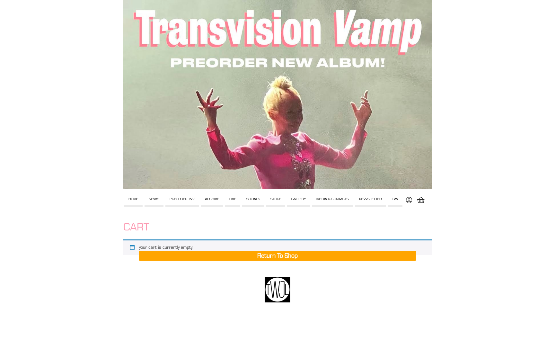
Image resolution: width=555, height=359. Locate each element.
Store (275, 199)
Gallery (298, 199)
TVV (395, 199)
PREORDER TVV (182, 199)
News (154, 199)
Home (133, 199)
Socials (253, 199)
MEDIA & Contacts (332, 199)
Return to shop (277, 255)
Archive (212, 199)
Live (232, 199)
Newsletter (370, 199)
